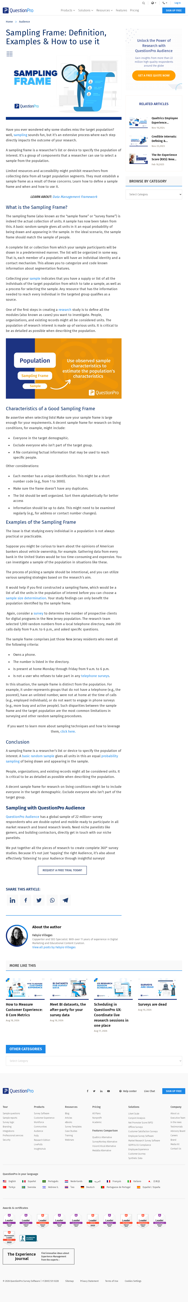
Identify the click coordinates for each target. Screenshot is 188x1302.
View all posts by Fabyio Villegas (53, 947)
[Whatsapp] (52, 900)
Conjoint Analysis (136, 1118)
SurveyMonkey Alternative (104, 1141)
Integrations (8, 1131)
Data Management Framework (75, 197)
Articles (68, 1118)
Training (69, 1135)
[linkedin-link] (101, 1091)
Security (6, 1140)
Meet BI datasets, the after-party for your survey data (68, 1009)
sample (35, 279)
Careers (174, 1135)
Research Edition (42, 1140)
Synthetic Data (135, 1158)
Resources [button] (103, 10)
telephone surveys (95, 676)
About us (175, 1113)
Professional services (13, 1135)
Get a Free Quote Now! (154, 75)
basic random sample (38, 756)
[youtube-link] (108, 1091)
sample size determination (26, 598)
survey (38, 613)
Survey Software (41, 1113)
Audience (24, 21)
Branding (7, 1126)
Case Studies (71, 1131)
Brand (173, 1140)
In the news (176, 1122)
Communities (40, 1126)
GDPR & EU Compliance (139, 1145)
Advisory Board (178, 1131)
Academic (97, 1122)
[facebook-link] (87, 1091)
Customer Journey (137, 1154)
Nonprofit (97, 1118)
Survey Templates (73, 1126)
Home (9, 21)
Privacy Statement (89, 1281)
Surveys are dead (152, 1004)
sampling (20, 135)
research (65, 310)
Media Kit (175, 1144)
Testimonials (177, 1126)
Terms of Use (111, 1281)
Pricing (134, 10)
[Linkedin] (12, 900)
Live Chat (149, 1091)
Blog (67, 1113)
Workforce (39, 1122)
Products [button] (66, 10)
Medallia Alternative (101, 1150)
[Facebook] (25, 900)
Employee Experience (138, 1149)
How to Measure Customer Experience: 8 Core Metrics (24, 1009)
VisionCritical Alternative (104, 1146)
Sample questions (11, 1113)
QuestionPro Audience (22, 817)
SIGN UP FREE (174, 10)
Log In (178, 3)
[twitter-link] (94, 1091)
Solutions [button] (84, 10)
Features (121, 10)
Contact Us (176, 1148)
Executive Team (178, 1118)
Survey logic (8, 1122)
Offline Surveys (135, 1127)
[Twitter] (38, 900)
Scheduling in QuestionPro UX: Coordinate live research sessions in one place (111, 1015)
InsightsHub (40, 1149)
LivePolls (38, 1144)
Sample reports (10, 1118)
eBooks (68, 1122)
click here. (68, 731)
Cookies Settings (133, 1281)
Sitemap (69, 1281)
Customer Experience (44, 1118)
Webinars (69, 1140)
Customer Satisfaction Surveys (143, 1131)
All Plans (96, 1113)
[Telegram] (65, 900)
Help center (130, 1091)
